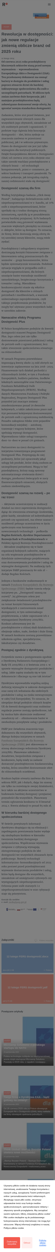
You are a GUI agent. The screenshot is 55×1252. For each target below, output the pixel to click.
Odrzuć (27, 1243)
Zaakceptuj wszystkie (12, 1242)
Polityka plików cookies (42, 1242)
